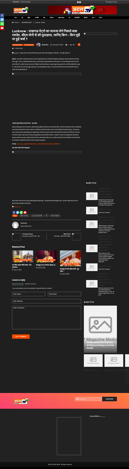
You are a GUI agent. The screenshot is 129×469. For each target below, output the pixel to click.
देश (22, 17)
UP (46, 215)
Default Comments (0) (18, 284)
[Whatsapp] (21, 212)
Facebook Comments (30, 284)
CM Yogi (49, 260)
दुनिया (29, 17)
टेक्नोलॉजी (77, 17)
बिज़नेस (85, 17)
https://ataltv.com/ (26, 226)
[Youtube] (25, 212)
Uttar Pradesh (55, 215)
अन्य (93, 17)
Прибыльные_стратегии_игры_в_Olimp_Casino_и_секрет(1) (106, 220)
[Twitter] (17, 212)
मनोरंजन (52, 17)
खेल (44, 17)
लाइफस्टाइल (61, 17)
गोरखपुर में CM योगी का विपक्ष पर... (43, 265)
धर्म (69, 17)
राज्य (15, 17)
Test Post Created (25, 2)
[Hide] (1, 31)
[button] (78, 2)
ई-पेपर (100, 17)
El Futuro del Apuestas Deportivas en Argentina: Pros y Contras (105, 279)
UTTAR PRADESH (28, 45)
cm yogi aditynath (37, 215)
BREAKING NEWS (27, 22)
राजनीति (37, 17)
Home (16, 22)
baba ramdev (24, 215)
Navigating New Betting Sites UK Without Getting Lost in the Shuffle (100, 345)
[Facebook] (14, 212)
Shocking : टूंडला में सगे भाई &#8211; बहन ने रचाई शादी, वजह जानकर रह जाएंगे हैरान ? (38, 144)
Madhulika (45, 45)
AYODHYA (13, 260)
